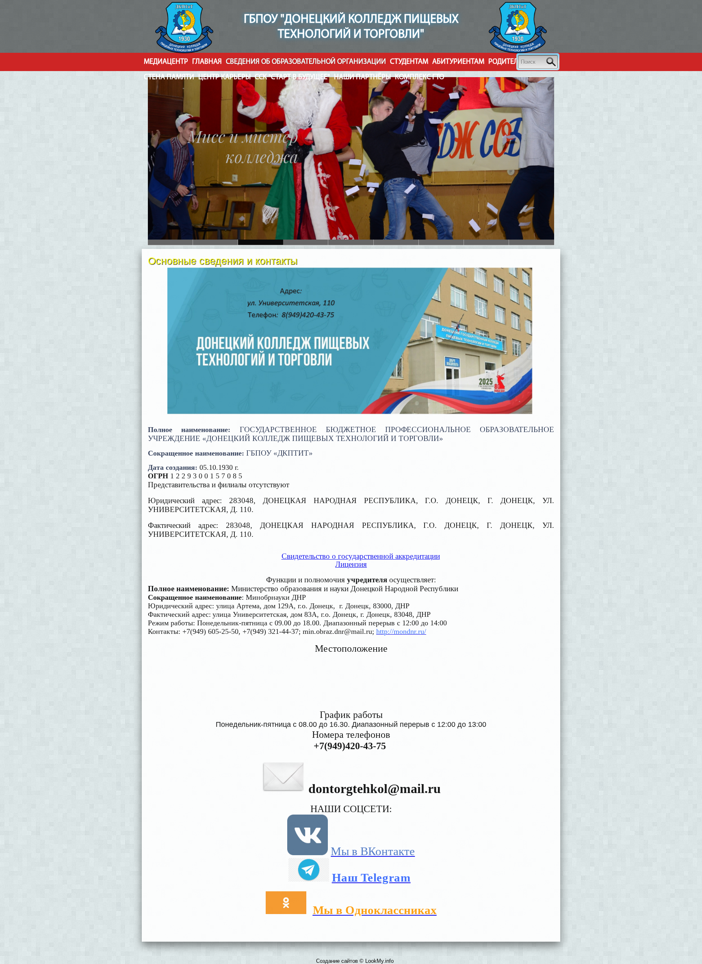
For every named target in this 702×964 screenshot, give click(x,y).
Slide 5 (396, 242)
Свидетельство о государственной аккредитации (361, 556)
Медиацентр (166, 62)
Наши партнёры (362, 77)
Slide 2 (260, 242)
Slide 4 (350, 242)
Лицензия (351, 564)
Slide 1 (215, 242)
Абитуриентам (458, 62)
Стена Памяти (169, 77)
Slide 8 (486, 242)
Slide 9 (531, 242)
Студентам (409, 62)
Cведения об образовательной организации (306, 62)
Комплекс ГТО (419, 77)
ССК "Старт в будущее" (292, 77)
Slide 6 (170, 242)
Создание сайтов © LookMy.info (355, 961)
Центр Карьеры (224, 77)
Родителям (508, 62)
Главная (207, 62)
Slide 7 (441, 242)
